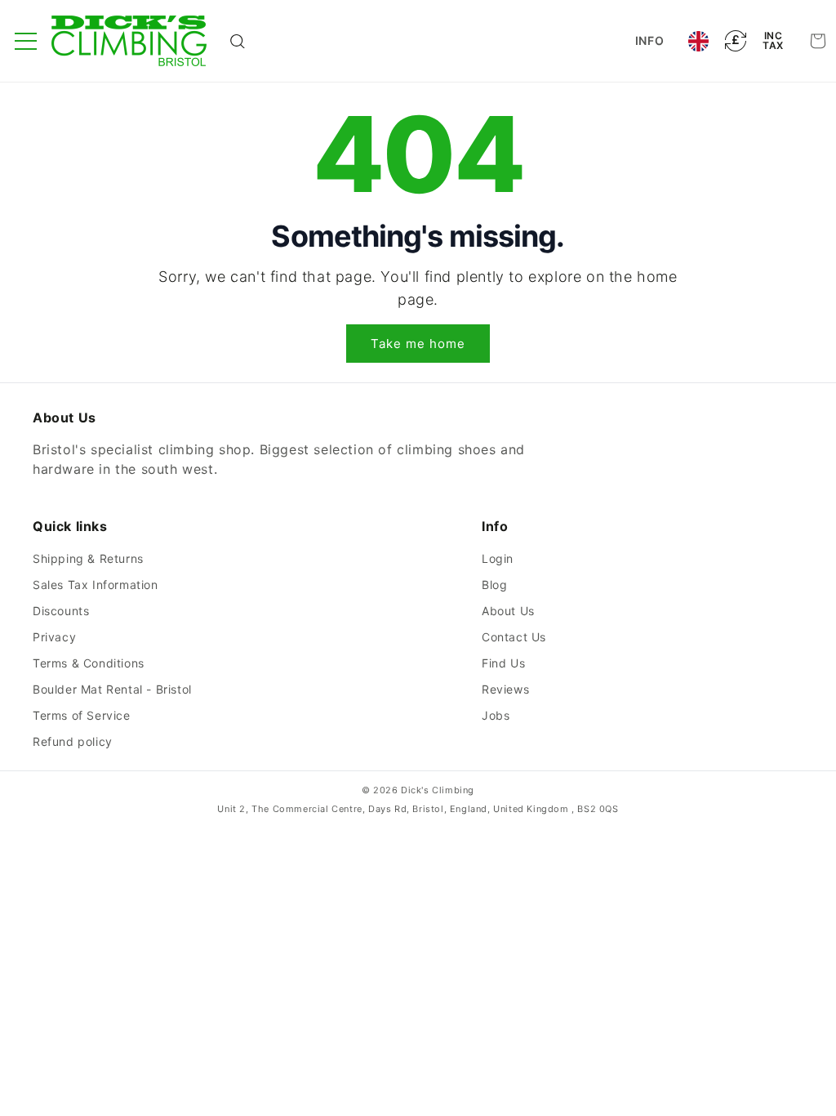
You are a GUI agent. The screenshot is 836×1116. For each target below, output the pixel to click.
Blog (494, 584)
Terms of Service (82, 715)
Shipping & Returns (88, 558)
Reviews (505, 689)
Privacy (54, 637)
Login (498, 558)
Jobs (495, 715)
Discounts (61, 611)
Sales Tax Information (95, 584)
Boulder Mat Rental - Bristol (112, 689)
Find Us (503, 663)
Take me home (418, 343)
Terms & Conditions (89, 663)
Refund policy (73, 741)
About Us (508, 611)
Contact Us (514, 637)
